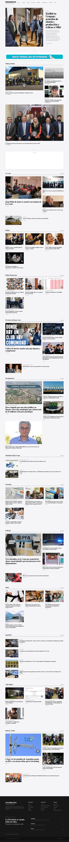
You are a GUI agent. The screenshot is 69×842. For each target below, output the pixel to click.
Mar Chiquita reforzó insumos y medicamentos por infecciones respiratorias (52, 606)
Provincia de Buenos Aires (45, 805)
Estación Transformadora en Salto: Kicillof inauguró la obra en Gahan (52, 338)
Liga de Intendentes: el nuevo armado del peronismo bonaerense (14, 311)
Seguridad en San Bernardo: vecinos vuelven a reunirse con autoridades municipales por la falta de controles (41, 641)
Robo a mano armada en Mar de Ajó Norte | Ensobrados (36, 575)
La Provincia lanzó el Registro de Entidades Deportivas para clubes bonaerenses (41, 775)
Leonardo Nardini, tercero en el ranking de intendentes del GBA (14, 292)
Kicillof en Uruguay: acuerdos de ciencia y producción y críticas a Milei (53, 20)
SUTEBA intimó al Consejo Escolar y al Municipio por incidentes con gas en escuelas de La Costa (40, 472)
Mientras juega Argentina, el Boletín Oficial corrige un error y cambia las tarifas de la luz (13, 503)
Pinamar (42, 810)
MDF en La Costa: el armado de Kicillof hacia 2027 (53, 191)
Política (28, 2)
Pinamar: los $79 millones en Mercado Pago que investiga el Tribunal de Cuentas (53, 417)
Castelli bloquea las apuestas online (33, 701)
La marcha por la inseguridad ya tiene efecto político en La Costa (34, 651)
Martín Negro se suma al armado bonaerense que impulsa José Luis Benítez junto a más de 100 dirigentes (53, 358)
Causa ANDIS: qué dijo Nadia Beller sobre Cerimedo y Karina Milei (53, 248)
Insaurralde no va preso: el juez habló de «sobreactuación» (36, 366)
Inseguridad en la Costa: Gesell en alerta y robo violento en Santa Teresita (52, 548)
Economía (33, 2)
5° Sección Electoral (44, 807)
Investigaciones (44, 2)
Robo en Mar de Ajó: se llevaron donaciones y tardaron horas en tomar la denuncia (53, 567)
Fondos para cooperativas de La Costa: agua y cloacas (53, 210)
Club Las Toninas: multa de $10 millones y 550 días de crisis (19, 93)
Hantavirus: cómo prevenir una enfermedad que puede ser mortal (33, 605)
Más (55, 2)
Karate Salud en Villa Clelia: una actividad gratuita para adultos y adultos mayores (13, 606)
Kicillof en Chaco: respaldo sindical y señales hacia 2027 (13, 248)
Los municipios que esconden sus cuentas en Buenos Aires (33, 461)
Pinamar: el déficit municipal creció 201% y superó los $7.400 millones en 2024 (53, 397)
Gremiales (30, 810)
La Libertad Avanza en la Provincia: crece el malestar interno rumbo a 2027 (22, 143)
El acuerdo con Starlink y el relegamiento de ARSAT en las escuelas (14, 267)
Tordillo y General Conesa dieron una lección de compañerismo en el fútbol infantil (53, 748)
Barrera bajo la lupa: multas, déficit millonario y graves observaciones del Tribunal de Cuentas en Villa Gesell (22, 447)
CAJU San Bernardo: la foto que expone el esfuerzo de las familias (52, 767)
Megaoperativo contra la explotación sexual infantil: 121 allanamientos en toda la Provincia (53, 703)
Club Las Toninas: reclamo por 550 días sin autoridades (35, 218)
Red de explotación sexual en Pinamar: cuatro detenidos (14, 702)
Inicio (19, 2)
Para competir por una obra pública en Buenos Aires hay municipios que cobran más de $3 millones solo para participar (23, 409)
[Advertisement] (34, 161)
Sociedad (50, 2)
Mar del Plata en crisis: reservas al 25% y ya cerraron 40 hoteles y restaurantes (54, 502)
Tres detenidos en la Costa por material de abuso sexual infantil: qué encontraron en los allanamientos (22, 561)
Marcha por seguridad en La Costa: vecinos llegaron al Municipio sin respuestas (38, 661)
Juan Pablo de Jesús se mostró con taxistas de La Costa (23, 202)
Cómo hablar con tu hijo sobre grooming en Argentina (12, 722)
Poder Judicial (56, 805)
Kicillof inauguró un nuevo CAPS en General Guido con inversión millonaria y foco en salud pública (14, 626)
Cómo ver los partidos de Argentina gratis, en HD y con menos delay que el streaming (22, 760)
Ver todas (62, 173)
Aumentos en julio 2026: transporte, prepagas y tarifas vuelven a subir (13, 522)
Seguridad (38, 2)
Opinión (29, 808)
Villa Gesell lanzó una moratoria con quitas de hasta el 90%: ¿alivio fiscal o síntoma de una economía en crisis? (34, 503)
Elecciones (55, 804)
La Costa (42, 804)
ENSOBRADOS (10, 2)
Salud (55, 808)
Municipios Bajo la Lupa (58, 810)
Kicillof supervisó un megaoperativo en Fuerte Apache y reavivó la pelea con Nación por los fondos (40, 672)
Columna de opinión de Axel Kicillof (53, 292)
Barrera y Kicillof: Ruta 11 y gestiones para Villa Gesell (34, 292)
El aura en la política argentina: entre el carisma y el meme (34, 248)
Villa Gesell (43, 808)
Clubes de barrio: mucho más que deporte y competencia (22, 349)
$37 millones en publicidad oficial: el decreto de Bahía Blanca (53, 81)
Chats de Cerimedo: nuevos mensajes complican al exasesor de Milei (53, 100)
